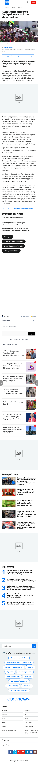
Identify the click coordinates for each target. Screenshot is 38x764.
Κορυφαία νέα (10, 474)
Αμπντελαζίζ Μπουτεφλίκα (13, 241)
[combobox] (19, 646)
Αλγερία (20, 7)
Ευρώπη (4, 710)
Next (3, 718)
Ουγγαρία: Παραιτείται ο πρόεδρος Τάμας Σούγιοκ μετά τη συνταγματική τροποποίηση (16, 229)
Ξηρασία (28, 676)
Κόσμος (14, 7)
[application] (19, 31)
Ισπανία (30, 667)
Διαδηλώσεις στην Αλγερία (13, 246)
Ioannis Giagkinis (8, 47)
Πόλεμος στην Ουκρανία (13, 667)
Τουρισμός (26, 686)
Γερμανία (10, 672)
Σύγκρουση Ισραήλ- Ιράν (19, 658)
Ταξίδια (4, 722)
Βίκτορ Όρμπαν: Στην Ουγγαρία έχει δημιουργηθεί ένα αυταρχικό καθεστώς (14, 223)
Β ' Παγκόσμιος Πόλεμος (19, 690)
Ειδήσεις (7, 7)
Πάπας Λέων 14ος (13, 676)
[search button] (34, 646)
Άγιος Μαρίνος (13, 686)
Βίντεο (4, 726)
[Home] (2, 7)
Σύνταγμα (7, 237)
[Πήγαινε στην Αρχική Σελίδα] (7, 2)
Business (4, 714)
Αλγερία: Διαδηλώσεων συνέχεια (12, 217)
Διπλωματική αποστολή (19, 681)
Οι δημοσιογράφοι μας (9, 730)
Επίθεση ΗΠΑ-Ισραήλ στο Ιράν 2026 (19, 662)
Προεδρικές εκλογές (11, 251)
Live (33, 2)
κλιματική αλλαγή (25, 672)
